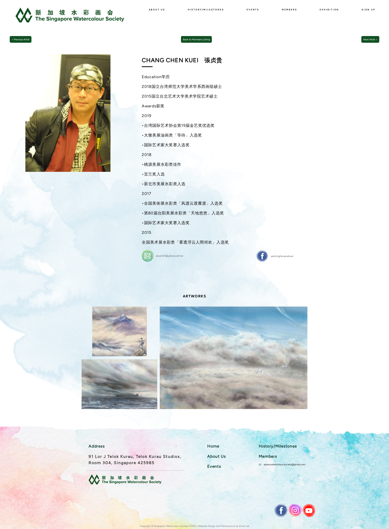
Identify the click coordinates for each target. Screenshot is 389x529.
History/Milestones (206, 9)
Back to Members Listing (196, 39)
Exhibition (329, 9)
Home (213, 446)
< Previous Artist (20, 39)
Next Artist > (370, 39)
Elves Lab (244, 526)
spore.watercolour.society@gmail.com (284, 464)
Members (289, 9)
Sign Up (368, 9)
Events (253, 9)
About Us (157, 9)
